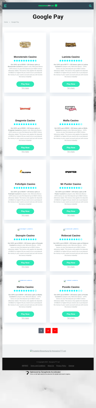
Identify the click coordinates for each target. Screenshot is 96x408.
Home (6, 22)
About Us (51, 366)
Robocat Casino (70, 235)
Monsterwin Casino (25, 56)
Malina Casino (25, 287)
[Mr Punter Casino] (71, 178)
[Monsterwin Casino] (25, 51)
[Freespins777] (48, 5)
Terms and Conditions (38, 366)
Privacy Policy (61, 366)
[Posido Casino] (71, 280)
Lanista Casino (71, 56)
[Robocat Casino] (71, 229)
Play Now (25, 84)
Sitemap (71, 366)
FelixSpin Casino (25, 184)
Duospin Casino (25, 235)
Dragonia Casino (25, 120)
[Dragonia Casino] (25, 115)
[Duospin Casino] (25, 229)
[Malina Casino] (25, 280)
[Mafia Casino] (71, 115)
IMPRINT (25, 366)
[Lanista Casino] (71, 51)
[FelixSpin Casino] (25, 178)
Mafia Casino (71, 120)
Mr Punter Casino (71, 184)
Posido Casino (70, 287)
